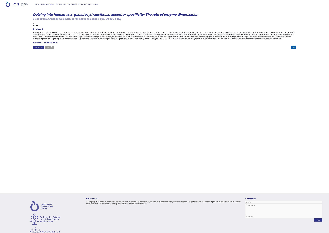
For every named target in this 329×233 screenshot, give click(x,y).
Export (48, 47)
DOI (293, 47)
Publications (50, 4)
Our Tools (59, 4)
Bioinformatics (72, 4)
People (42, 4)
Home (37, 4)
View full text (38, 47)
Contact (95, 4)
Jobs (64, 4)
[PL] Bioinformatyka (84, 4)
